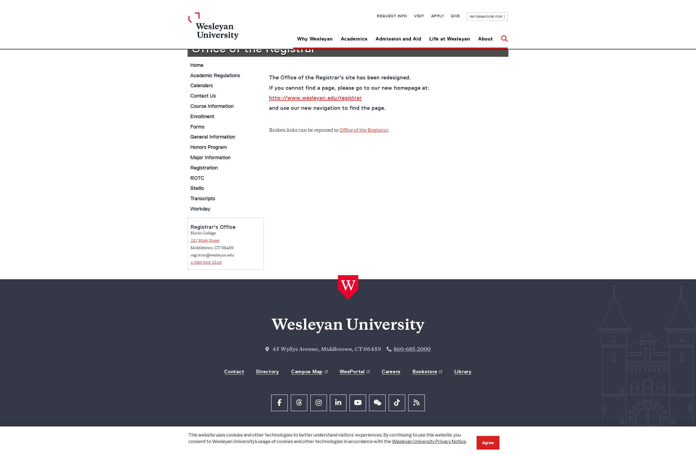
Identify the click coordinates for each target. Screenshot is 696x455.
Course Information (212, 106)
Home (196, 65)
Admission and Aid (398, 39)
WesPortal (352, 372)
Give (455, 16)
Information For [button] (487, 16)
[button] (502, 37)
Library (463, 372)
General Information (212, 137)
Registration (204, 168)
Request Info (392, 16)
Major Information (210, 158)
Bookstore (424, 372)
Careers (391, 372)
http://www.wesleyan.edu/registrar (315, 98)
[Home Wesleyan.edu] (228, 30)
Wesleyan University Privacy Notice (429, 441)
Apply (437, 16)
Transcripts (202, 199)
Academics (354, 39)
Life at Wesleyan (449, 39)
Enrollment (202, 117)
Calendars (201, 86)
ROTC (197, 178)
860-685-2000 (412, 349)
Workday (200, 209)
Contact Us (203, 96)
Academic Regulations (215, 76)
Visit (419, 16)
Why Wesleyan (315, 39)
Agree (488, 442)
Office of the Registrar (364, 130)
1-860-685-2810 (206, 263)
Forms (197, 127)
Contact (234, 372)
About (485, 39)
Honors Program (208, 147)
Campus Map (307, 372)
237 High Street (205, 241)
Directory (267, 372)
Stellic (197, 188)
